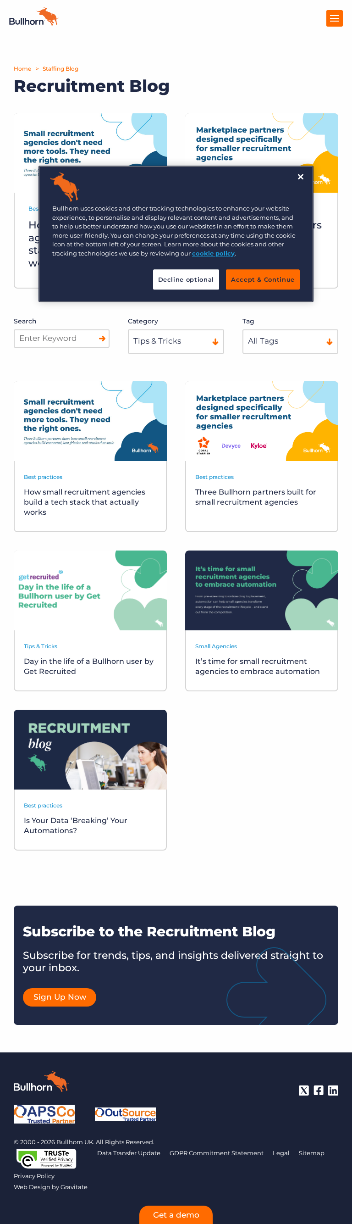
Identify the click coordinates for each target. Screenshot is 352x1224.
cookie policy (213, 253)
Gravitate (74, 1187)
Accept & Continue (263, 280)
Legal (281, 1153)
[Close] (301, 177)
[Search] (102, 338)
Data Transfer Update (128, 1153)
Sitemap (311, 1153)
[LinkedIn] (333, 1090)
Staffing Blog (60, 68)
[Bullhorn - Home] (41, 1083)
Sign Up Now (59, 996)
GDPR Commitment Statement (217, 1153)
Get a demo (176, 1214)
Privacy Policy (34, 1175)
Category (143, 321)
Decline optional (186, 280)
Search (25, 321)
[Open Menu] (334, 18)
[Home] (34, 23)
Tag (248, 321)
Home (22, 68)
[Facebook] (319, 1090)
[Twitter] (304, 1090)
